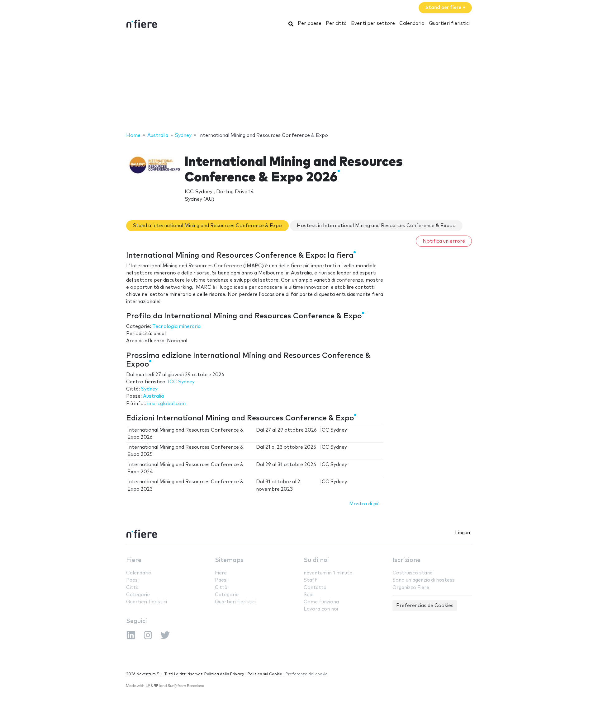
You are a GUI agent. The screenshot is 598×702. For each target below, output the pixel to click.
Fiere (133, 560)
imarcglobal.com (166, 403)
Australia (153, 396)
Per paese (309, 23)
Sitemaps (229, 560)
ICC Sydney (181, 382)
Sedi (308, 594)
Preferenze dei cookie (307, 674)
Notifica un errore (444, 241)
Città (132, 587)
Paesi (132, 580)
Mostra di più (364, 504)
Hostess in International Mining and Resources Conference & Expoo (376, 225)
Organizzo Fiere (410, 587)
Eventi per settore (373, 23)
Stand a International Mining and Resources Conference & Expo (207, 225)
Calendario (412, 23)
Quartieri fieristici (449, 23)
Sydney (149, 389)
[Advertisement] (299, 81)
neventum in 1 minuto (328, 573)
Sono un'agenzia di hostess (423, 580)
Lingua (462, 533)
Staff (310, 580)
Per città (336, 23)
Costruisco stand (412, 573)
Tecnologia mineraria (176, 326)
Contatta (315, 587)
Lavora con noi (321, 609)
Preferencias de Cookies (424, 605)
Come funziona (321, 602)
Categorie (138, 594)
